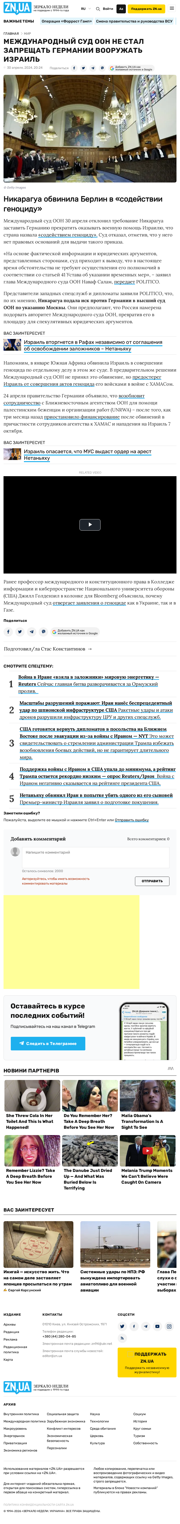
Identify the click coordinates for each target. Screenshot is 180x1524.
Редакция (11, 1332)
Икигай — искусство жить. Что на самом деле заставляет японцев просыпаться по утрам (38, 1278)
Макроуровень (15, 1429)
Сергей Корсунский (24, 1290)
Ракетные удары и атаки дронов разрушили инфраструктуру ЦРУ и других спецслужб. (96, 710)
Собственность (145, 1443)
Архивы (10, 1324)
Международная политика (25, 1421)
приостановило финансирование (82, 417)
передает (124, 282)
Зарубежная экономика (66, 1421)
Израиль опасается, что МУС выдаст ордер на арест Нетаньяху (87, 454)
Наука (95, 1414)
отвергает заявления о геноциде (89, 603)
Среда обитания (103, 1429)
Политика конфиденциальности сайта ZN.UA (39, 1504)
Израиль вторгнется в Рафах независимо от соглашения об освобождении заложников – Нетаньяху (93, 345)
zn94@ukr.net (101, 1344)
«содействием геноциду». (68, 235)
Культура (97, 1443)
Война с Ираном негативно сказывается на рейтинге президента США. (98, 776)
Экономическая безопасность (59, 1438)
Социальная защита (63, 1414)
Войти (108, 9)
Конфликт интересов (64, 1429)
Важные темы (19, 21)
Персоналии (57, 1448)
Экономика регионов (20, 1450)
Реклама (10, 1340)
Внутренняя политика (21, 1414)
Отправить (152, 881)
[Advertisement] (71, 942)
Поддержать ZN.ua (146, 9)
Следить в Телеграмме (51, 1043)
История (140, 1421)
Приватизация (15, 1443)
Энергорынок (14, 1436)
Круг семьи (142, 1429)
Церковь (96, 1436)
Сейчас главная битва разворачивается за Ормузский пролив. (88, 684)
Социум (139, 1414)
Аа (121, 9)
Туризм (139, 1436)
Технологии (99, 1421)
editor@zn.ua (52, 1356)
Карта (8, 1360)
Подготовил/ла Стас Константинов (44, 649)
